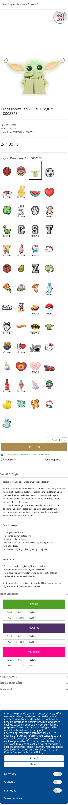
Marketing (10, 790)
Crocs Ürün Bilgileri (9, 474)
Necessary (10, 773)
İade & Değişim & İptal (11, 682)
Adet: (54, 440)
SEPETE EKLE (34, 447)
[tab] (34, 474)
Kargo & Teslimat (8, 676)
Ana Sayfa (9, 4)
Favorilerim (10, 459)
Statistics (9, 782)
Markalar (22, 4)
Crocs (33, 4)
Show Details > (13, 798)
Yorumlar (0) (6, 689)
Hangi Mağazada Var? (55, 459)
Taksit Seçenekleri (9, 593)
